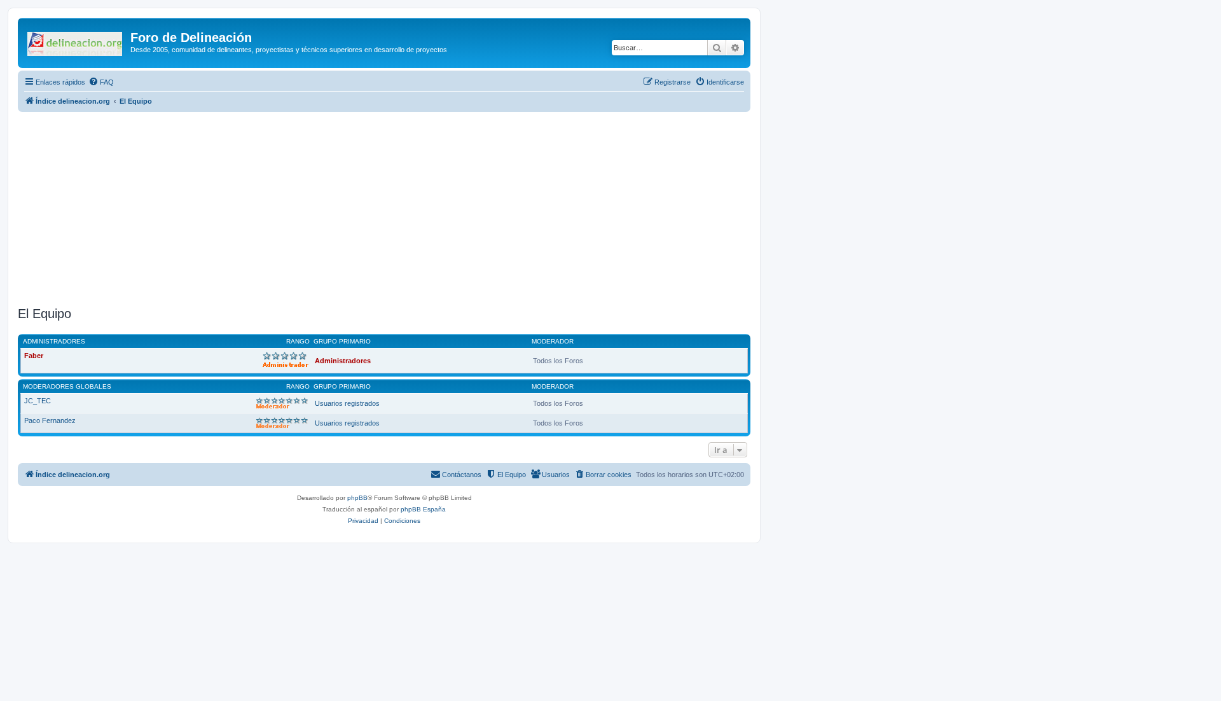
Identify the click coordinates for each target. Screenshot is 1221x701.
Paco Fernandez (50, 420)
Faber (33, 355)
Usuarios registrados (347, 403)
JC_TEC (37, 401)
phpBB (357, 497)
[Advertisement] (384, 207)
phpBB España (423, 509)
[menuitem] (101, 82)
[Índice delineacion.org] (75, 41)
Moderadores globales (67, 386)
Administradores (54, 341)
